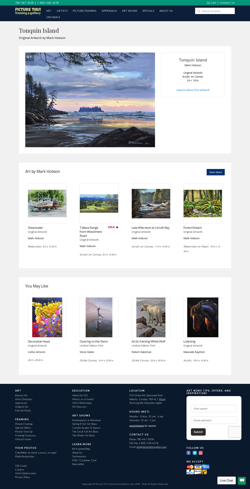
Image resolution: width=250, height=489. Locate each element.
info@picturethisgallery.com (151, 446)
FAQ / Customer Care (84, 460)
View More (215, 172)
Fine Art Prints (23, 410)
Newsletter (78, 464)
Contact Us (227, 2)
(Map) (162, 399)
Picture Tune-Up (24, 431)
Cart (213, 2)
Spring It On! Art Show (84, 423)
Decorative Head (39, 341)
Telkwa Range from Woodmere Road (91, 231)
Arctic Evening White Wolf (148, 341)
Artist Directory (23, 399)
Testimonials (79, 456)
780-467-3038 (24, 2)
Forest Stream (192, 227)
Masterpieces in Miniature (86, 420)
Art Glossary (79, 406)
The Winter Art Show (83, 435)
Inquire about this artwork (192, 90)
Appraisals (21, 402)
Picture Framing (24, 423)
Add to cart (47, 215)
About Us (77, 452)
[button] (29, 56)
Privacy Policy (22, 477)
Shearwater (35, 227)
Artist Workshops (82, 402)
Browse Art (21, 395)
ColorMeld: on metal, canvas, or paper (36, 452)
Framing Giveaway (25, 435)
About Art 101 (80, 395)
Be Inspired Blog (81, 448)
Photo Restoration (24, 456)
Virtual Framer (23, 439)
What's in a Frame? (83, 399)
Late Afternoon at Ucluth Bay (151, 227)
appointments (136, 425)
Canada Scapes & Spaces (86, 427)
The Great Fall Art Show (85, 431)
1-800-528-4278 (48, 2)
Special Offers (23, 427)
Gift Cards (21, 465)
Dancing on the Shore (94, 341)
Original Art (21, 406)
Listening (189, 341)
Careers (19, 469)
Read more (99, 215)
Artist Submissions (25, 473)
